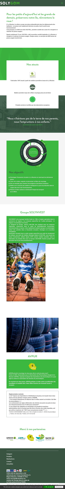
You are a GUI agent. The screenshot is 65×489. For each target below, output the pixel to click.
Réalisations (10, 459)
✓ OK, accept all (48, 487)
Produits (9, 456)
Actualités (9, 464)
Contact (8, 461)
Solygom (9, 454)
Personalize (59, 487)
